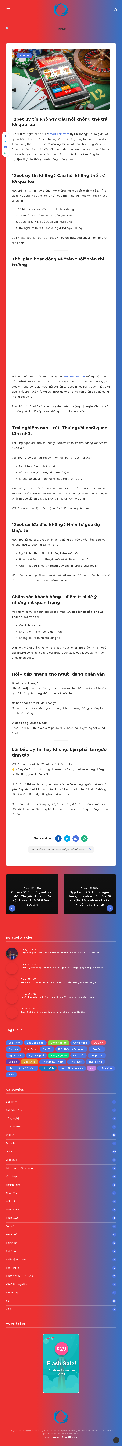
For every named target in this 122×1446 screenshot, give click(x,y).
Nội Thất (78, 1055)
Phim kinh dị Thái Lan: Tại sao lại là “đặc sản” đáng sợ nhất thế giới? (59, 982)
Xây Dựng (106, 1068)
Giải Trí (24, 55)
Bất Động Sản (35, 1042)
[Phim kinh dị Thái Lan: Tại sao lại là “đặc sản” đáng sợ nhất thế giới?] (12, 983)
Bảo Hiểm (14, 1042)
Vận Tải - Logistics (72, 1068)
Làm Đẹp (97, 1049)
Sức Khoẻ (29, 1061)
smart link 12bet (59, 134)
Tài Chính (48, 1068)
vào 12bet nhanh (74, 376)
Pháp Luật (97, 1055)
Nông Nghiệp (59, 1055)
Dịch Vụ (13, 1049)
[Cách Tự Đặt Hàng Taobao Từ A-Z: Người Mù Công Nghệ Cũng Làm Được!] (12, 968)
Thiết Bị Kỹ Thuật (52, 1061)
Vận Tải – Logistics (17, 1284)
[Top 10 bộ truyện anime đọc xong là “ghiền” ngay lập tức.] (12, 1013)
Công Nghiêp (59, 1042)
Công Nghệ (80, 1042)
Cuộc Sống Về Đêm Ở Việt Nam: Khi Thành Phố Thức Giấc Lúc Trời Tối (60, 953)
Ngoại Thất (15, 1055)
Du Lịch (98, 1042)
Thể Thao (76, 1061)
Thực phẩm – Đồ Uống (19, 1276)
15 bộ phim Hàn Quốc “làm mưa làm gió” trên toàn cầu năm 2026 (57, 997)
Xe (91, 1068)
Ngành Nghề (36, 1055)
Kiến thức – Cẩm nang (19, 1168)
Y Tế (11, 1074)
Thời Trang (95, 1061)
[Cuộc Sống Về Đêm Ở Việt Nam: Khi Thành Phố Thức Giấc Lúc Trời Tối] (12, 954)
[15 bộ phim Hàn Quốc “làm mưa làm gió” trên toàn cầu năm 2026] (12, 998)
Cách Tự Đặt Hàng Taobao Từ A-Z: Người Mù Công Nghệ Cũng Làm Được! (62, 967)
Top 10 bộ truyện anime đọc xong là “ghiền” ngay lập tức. (53, 1012)
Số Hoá (12, 1061)
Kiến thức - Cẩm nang (71, 1049)
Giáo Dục (30, 1049)
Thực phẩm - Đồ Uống (21, 1068)
